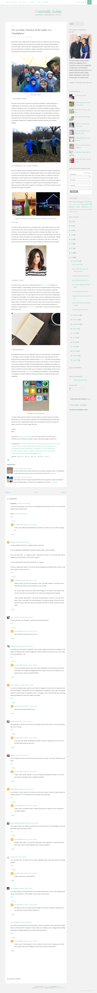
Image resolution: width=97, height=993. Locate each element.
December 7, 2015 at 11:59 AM (30, 805)
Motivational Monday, (33, 444)
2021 (72, 230)
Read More (53, 473)
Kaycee (12, 755)
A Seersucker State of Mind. (21, 514)
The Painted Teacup (46, 451)
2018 (72, 244)
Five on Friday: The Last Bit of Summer (23, 477)
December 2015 (76, 261)
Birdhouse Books (14, 646)
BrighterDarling (14, 789)
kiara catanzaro (14, 685)
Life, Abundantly (14, 888)
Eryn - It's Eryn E (14, 617)
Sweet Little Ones (18, 451)
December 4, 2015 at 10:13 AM (30, 631)
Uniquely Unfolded (36, 446)
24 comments (30, 36)
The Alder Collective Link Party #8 (80, 309)
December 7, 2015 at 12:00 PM (30, 839)
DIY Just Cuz (39, 453)
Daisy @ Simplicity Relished (17, 823)
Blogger (88, 399)
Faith (86, 202)
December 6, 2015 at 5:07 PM (25, 922)
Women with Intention (21, 453)
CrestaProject (40, 987)
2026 (72, 221)
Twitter (28, 456)
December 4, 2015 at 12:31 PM (21, 755)
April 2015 (75, 346)
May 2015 (75, 342)
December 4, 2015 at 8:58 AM (23, 503)
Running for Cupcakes (19, 448)
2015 (72, 257)
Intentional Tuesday (36, 451)
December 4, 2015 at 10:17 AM (24, 721)
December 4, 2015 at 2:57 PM (19, 857)
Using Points (75, 211)
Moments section (45, 285)
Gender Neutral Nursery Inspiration (83, 152)
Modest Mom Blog (42, 444)
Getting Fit (78, 204)
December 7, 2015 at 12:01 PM (30, 941)
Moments (78, 207)
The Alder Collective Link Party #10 (80, 276)
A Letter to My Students (80, 95)
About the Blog (22, 2)
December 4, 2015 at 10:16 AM (30, 665)
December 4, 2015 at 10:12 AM (30, 580)
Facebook (21, 456)
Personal (45, 2)
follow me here (28, 371)
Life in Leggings (36, 448)
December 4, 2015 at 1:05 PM (31, 823)
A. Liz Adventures (24, 444)
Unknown (12, 542)
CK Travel (32, 2)
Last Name (72, 185)
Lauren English (14, 922)
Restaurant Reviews (79, 209)
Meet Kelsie (13, 2)
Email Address (80, 174)
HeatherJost (13, 721)
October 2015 (76, 320)
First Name (72, 179)
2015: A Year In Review (77, 264)
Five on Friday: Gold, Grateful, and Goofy (23, 468)
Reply (11, 517)
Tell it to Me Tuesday (45, 448)
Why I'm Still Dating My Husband (82, 117)
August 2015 (75, 329)
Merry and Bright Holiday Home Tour (80, 280)
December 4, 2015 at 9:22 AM (26, 617)
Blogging (80, 202)
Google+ (34, 456)
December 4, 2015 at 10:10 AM (30, 524)
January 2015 (75, 360)
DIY (84, 202)
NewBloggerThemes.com (59, 987)
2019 (72, 239)
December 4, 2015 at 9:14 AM (22, 542)
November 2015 (76, 315)
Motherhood (85, 207)
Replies (13, 521)
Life (12, 25)
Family (90, 202)
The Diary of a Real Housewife (24, 446)
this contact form (32, 307)
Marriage (71, 207)
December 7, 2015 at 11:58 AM (30, 738)
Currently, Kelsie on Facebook (25, 436)
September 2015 (76, 324)
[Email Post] (8, 460)
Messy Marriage (29, 453)
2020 (72, 235)
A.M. (11, 857)
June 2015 (75, 337)
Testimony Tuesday (27, 451)
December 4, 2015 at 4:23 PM (25, 888)
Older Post (63, 492)
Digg (47, 456)
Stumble (41, 456)
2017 (72, 248)
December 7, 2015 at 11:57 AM (30, 706)
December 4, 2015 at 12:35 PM (26, 789)
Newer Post (8, 492)
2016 (72, 253)
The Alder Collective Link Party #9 (80, 291)
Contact (39, 2)
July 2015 (75, 333)
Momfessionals (28, 448)
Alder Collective (73, 202)
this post (42, 359)
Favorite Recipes (72, 204)
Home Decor (84, 204)
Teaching (86, 209)
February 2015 (76, 355)
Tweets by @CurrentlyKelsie (80, 380)
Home (7, 2)
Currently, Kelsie (48, 11)
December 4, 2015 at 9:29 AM (26, 646)
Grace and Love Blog (45, 446)
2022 (72, 226)
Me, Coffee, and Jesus (52, 444)
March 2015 (75, 351)
